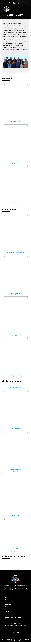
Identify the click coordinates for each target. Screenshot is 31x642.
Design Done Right (16, 640)
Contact (7, 611)
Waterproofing (9, 602)
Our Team (7, 606)
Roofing (7, 600)
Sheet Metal (8, 604)
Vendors (7, 609)
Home (6, 597)
